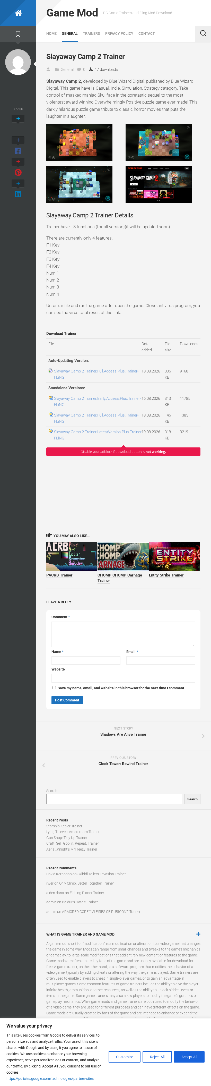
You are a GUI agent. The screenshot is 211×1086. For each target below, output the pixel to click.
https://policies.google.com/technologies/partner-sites (50, 1078)
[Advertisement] (123, 494)
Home (51, 33)
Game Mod (72, 12)
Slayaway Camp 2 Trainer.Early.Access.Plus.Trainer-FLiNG (97, 401)
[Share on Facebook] (18, 145)
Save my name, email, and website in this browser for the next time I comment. (121, 688)
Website (58, 669)
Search (51, 791)
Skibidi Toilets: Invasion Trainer (101, 874)
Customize (124, 1057)
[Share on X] (18, 124)
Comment (60, 617)
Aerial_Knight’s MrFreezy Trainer (71, 849)
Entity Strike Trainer (166, 575)
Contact (146, 33)
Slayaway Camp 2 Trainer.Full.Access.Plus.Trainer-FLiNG (96, 374)
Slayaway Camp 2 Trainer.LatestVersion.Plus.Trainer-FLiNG (98, 435)
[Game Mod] (18, 13)
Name (57, 652)
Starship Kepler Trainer (64, 826)
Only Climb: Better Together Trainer (86, 883)
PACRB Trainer (59, 575)
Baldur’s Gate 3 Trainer (80, 902)
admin (51, 902)
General (70, 33)
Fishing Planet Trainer (87, 893)
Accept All (189, 1057)
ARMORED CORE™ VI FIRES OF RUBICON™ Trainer (101, 912)
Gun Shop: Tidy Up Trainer (66, 838)
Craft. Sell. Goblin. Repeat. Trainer (72, 843)
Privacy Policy (119, 33)
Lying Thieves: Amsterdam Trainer (73, 832)
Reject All (157, 1057)
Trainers (91, 33)
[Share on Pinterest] (18, 167)
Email (132, 652)
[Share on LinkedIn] (18, 189)
